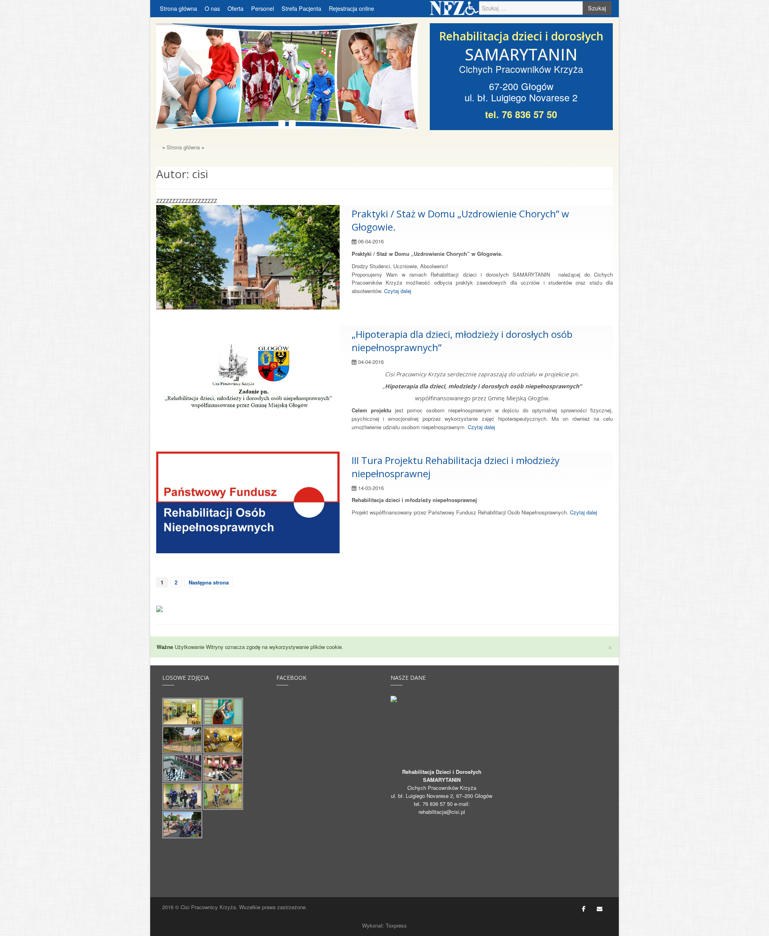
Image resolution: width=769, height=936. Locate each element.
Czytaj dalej (397, 291)
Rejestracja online (351, 8)
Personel (262, 8)
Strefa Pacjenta (301, 8)
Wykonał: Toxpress (384, 925)
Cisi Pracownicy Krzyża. (209, 907)
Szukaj (597, 8)
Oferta (235, 8)
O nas (212, 8)
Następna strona (209, 582)
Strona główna (178, 8)
